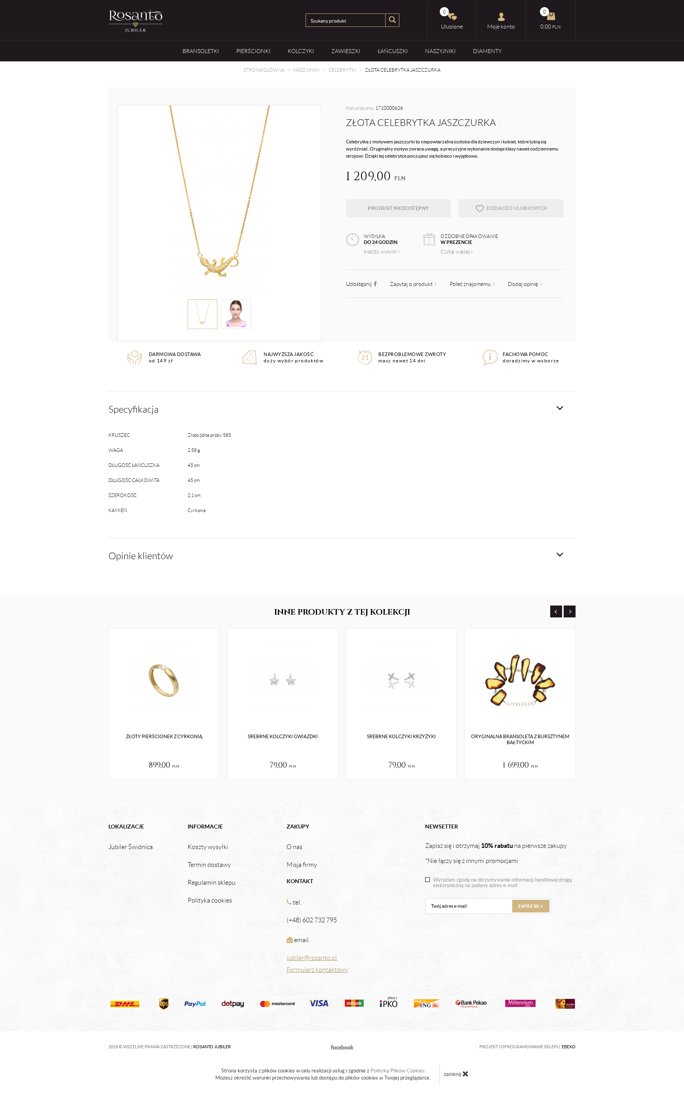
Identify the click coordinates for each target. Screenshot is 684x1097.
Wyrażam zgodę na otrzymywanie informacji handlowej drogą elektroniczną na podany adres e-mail (502, 882)
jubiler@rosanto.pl (312, 957)
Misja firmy (302, 865)
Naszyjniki (440, 51)
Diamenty (487, 51)
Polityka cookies (210, 900)
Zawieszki (345, 51)
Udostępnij (359, 284)
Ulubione (452, 19)
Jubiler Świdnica (130, 847)
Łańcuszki (393, 51)
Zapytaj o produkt (412, 284)
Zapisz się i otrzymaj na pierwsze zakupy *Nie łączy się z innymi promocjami (496, 853)
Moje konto (501, 26)
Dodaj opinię (523, 284)
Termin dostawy (209, 865)
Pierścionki (253, 51)
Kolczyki (301, 51)
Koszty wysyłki (381, 252)
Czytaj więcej (456, 252)
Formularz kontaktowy (317, 969)
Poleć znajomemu (471, 284)
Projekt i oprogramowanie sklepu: (527, 1046)
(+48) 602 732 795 (312, 920)
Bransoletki (200, 51)
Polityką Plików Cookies (397, 1071)
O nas (294, 847)
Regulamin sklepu (212, 883)
